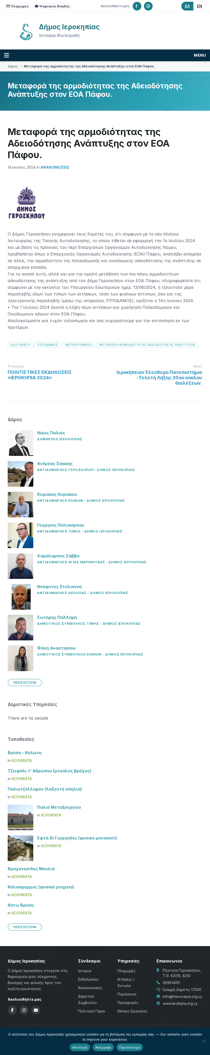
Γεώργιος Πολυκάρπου (60, 525)
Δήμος (13, 66)
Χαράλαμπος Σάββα (58, 555)
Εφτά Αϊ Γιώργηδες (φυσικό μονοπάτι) (77, 838)
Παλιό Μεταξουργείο (59, 807)
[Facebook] (137, 6)
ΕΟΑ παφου (20, 345)
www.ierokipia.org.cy (180, 1003)
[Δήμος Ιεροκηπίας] (26, 39)
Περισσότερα (130, 1047)
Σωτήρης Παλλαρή (57, 617)
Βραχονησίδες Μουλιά (31, 868)
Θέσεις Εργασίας (132, 1011)
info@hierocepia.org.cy (182, 996)
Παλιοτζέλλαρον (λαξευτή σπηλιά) (45, 789)
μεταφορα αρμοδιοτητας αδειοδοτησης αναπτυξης (147, 345)
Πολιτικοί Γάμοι (91, 1011)
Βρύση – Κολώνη (24, 752)
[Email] (35, 1010)
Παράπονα (126, 994)
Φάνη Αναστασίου (56, 648)
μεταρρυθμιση (78, 345)
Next (198, 366)
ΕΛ (187, 6)
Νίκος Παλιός (51, 432)
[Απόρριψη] (203, 1041)
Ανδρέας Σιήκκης (55, 463)
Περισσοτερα (24, 682)
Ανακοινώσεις (54, 167)
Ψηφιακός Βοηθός (54, 6)
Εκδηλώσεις (88, 979)
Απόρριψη (103, 1047)
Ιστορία (84, 971)
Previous (16, 366)
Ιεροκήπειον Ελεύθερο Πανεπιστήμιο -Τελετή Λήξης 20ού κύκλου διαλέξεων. (159, 378)
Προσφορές (127, 1002)
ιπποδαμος (47, 345)
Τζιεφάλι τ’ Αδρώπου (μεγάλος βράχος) (49, 770)
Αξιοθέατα (22, 760)
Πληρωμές (20, 6)
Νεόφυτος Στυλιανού (59, 586)
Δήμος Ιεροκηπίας (69, 27)
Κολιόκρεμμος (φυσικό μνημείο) (41, 886)
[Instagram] (148, 6)
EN (199, 6)
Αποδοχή (80, 1047)
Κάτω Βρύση (21, 905)
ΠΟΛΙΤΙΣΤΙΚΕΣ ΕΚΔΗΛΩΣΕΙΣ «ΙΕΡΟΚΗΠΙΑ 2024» (40, 375)
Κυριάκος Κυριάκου (57, 494)
